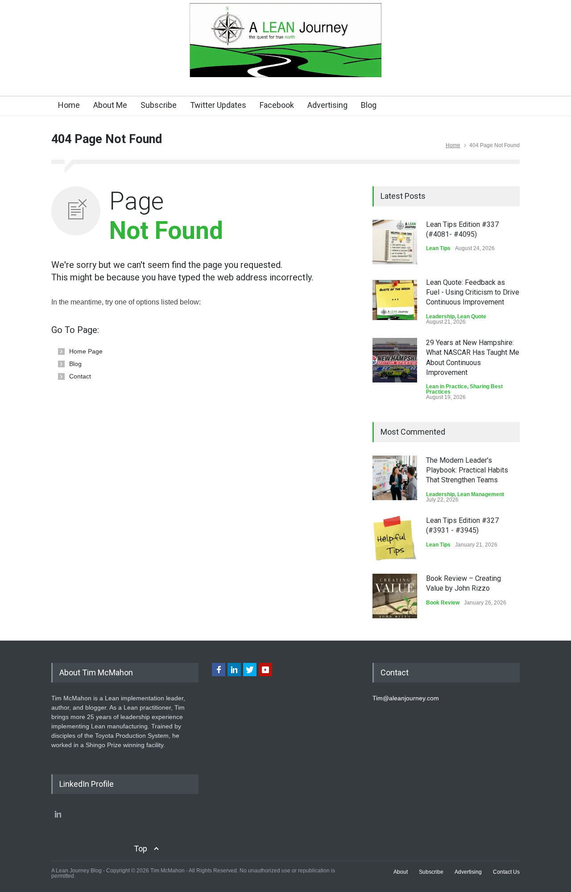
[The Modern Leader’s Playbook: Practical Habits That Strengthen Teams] (394, 478)
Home (69, 105)
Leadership (440, 316)
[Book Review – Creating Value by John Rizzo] (394, 596)
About (400, 872)
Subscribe (159, 105)
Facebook (277, 105)
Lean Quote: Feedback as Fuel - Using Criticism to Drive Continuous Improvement (472, 292)
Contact (80, 376)
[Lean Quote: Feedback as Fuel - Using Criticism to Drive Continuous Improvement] (394, 300)
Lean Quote (471, 316)
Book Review (442, 603)
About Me (110, 105)
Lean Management (480, 494)
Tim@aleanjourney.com (405, 698)
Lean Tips (438, 248)
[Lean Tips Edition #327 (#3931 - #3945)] (394, 538)
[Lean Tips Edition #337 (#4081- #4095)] (394, 242)
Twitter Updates (218, 105)
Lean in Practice (446, 386)
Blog (369, 105)
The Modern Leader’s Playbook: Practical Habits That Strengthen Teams (467, 470)
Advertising (327, 105)
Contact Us (506, 872)
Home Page (86, 351)
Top (140, 848)
